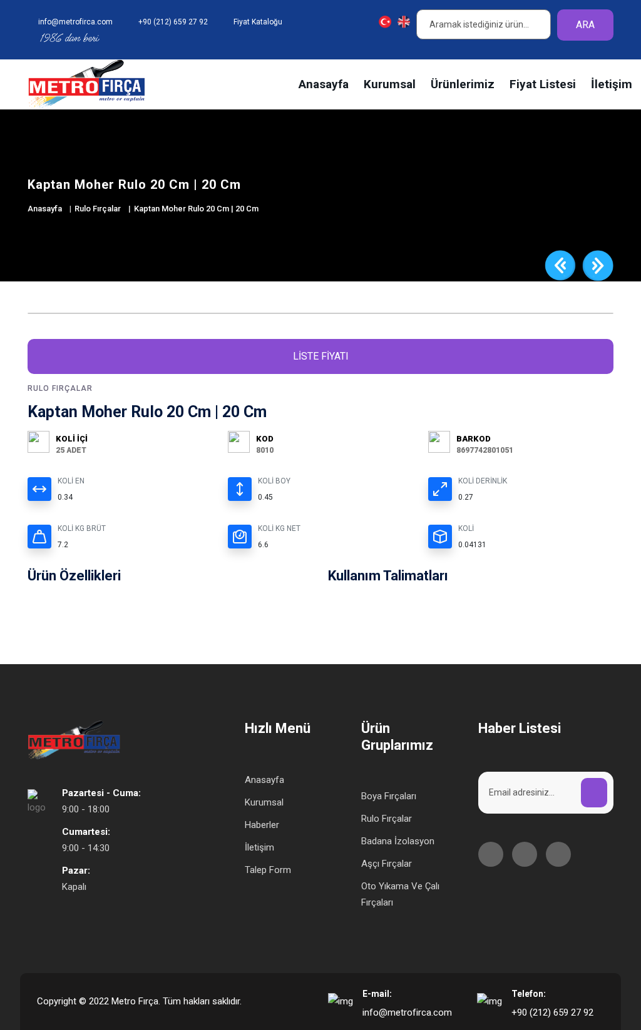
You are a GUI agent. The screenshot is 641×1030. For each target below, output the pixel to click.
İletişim (611, 84)
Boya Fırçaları (388, 796)
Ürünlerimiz (463, 84)
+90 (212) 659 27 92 (552, 1012)
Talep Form (268, 870)
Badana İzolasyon (397, 841)
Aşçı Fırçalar (386, 863)
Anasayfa (324, 84)
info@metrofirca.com (407, 1012)
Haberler (262, 825)
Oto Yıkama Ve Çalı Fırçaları (400, 894)
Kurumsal (390, 84)
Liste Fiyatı (321, 356)
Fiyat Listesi (543, 84)
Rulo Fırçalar (97, 208)
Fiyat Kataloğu (257, 22)
